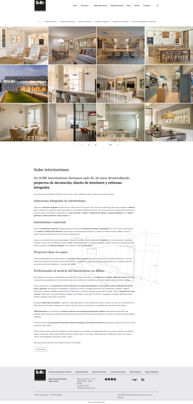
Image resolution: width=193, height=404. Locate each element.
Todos (39, 22)
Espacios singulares (102, 22)
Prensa (136, 6)
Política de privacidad (42, 395)
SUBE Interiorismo (100, 6)
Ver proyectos (41, 349)
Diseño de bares (51, 22)
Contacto (146, 6)
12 (110, 144)
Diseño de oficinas (85, 22)
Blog (128, 6)
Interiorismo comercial (120, 22)
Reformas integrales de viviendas (144, 22)
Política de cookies (56, 395)
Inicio (75, 6)
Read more (24, 45)
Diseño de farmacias (67, 22)
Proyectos (84, 6)
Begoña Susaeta (117, 6)
